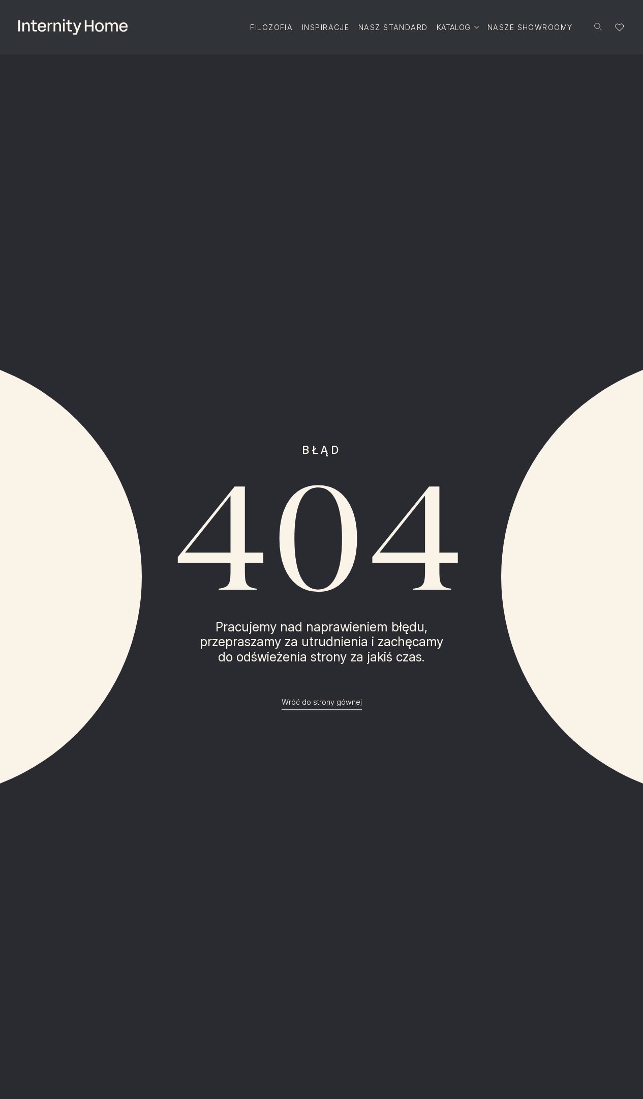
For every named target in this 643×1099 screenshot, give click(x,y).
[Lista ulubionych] (619, 27)
